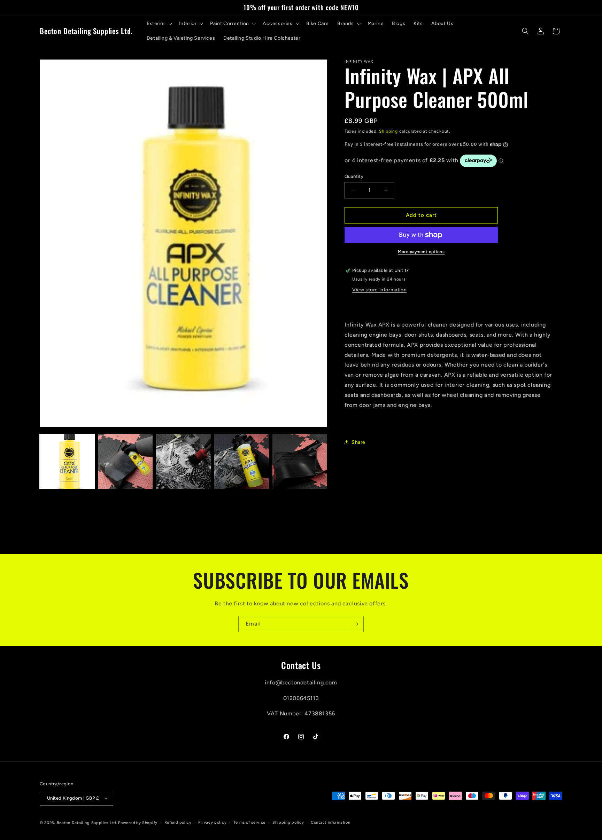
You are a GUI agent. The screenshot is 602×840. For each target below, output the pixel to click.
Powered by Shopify (137, 823)
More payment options (421, 251)
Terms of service (249, 822)
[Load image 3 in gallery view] (183, 461)
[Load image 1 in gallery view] (67, 461)
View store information (379, 290)
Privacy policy (212, 822)
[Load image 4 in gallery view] (241, 461)
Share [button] (358, 442)
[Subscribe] (355, 624)
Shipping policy (288, 822)
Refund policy (178, 822)
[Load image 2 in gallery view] (125, 461)
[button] (158, 23)
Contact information (330, 822)
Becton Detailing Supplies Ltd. (87, 823)
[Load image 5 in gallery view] (299, 461)
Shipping (388, 131)
